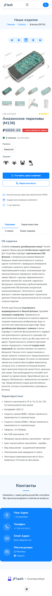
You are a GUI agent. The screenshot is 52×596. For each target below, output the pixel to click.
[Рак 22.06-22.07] (22, 163)
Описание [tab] (10, 224)
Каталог (22, 24)
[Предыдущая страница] (19, 40)
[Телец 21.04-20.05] (14, 163)
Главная (11, 24)
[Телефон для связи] (46, 5)
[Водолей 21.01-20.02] (30, 163)
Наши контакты (27, 183)
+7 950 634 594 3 (22, 528)
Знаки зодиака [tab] (27, 231)
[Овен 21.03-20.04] (6, 163)
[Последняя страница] (40, 40)
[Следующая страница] (33, 40)
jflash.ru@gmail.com (23, 540)
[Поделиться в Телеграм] (26, 589)
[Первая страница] (11, 40)
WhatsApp (20, 551)
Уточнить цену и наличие (28, 175)
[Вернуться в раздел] (26, 40)
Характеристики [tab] (29, 224)
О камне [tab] (9, 231)
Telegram (20, 556)
